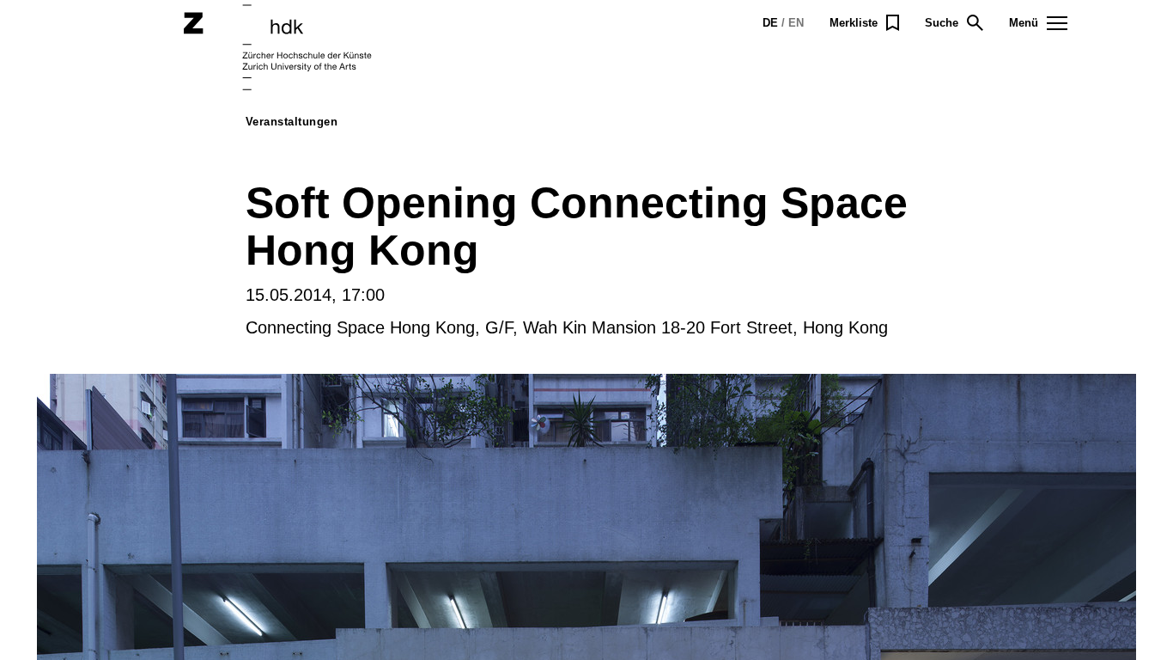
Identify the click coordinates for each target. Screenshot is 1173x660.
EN (796, 22)
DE (770, 22)
